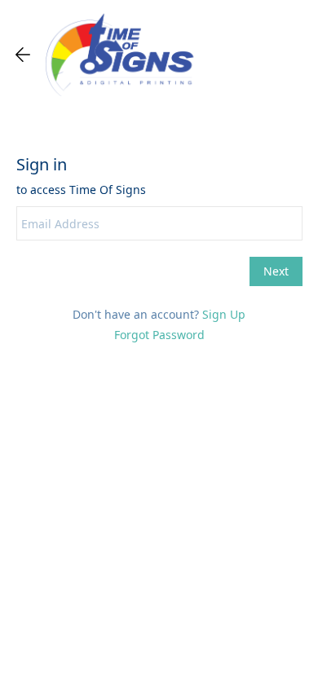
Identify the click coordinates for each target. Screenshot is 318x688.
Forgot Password (159, 334)
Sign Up (223, 314)
